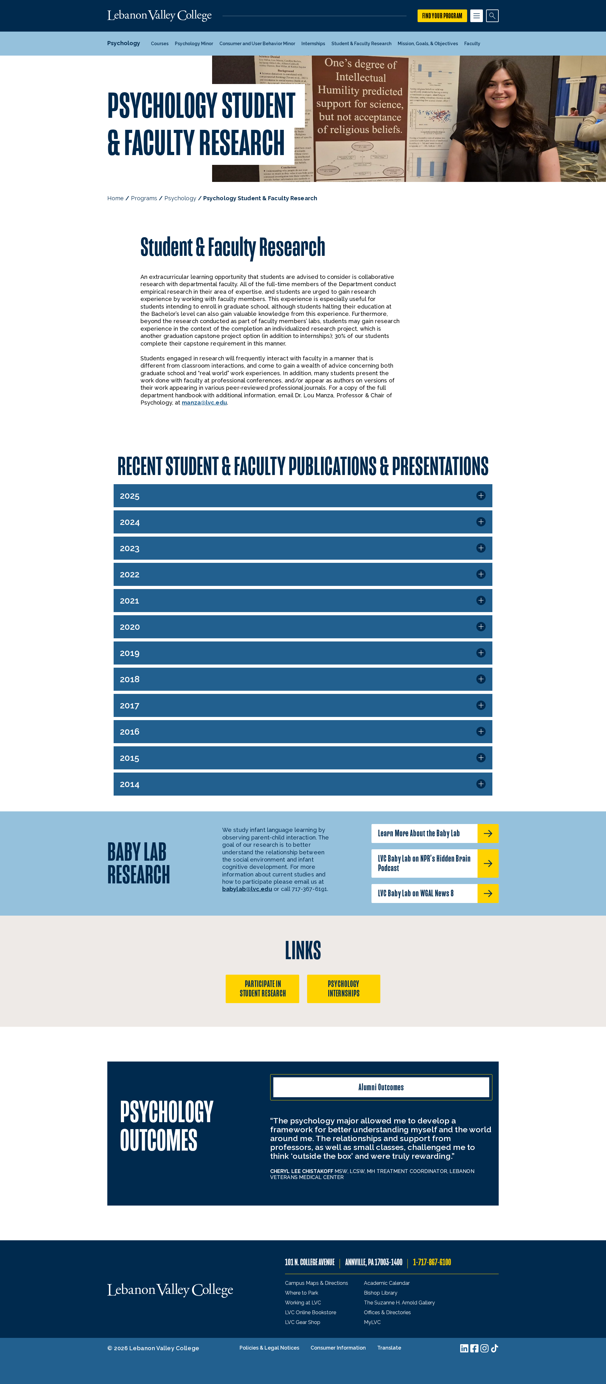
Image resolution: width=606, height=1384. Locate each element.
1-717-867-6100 (432, 1262)
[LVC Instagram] (484, 1348)
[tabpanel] (381, 1148)
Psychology (180, 198)
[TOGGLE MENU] (476, 15)
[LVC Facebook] (474, 1348)
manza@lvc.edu (204, 402)
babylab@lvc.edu (247, 889)
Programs (144, 198)
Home (115, 198)
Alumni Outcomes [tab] (381, 1087)
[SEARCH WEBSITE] (492, 15)
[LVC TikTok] (494, 1348)
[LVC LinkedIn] (464, 1348)
